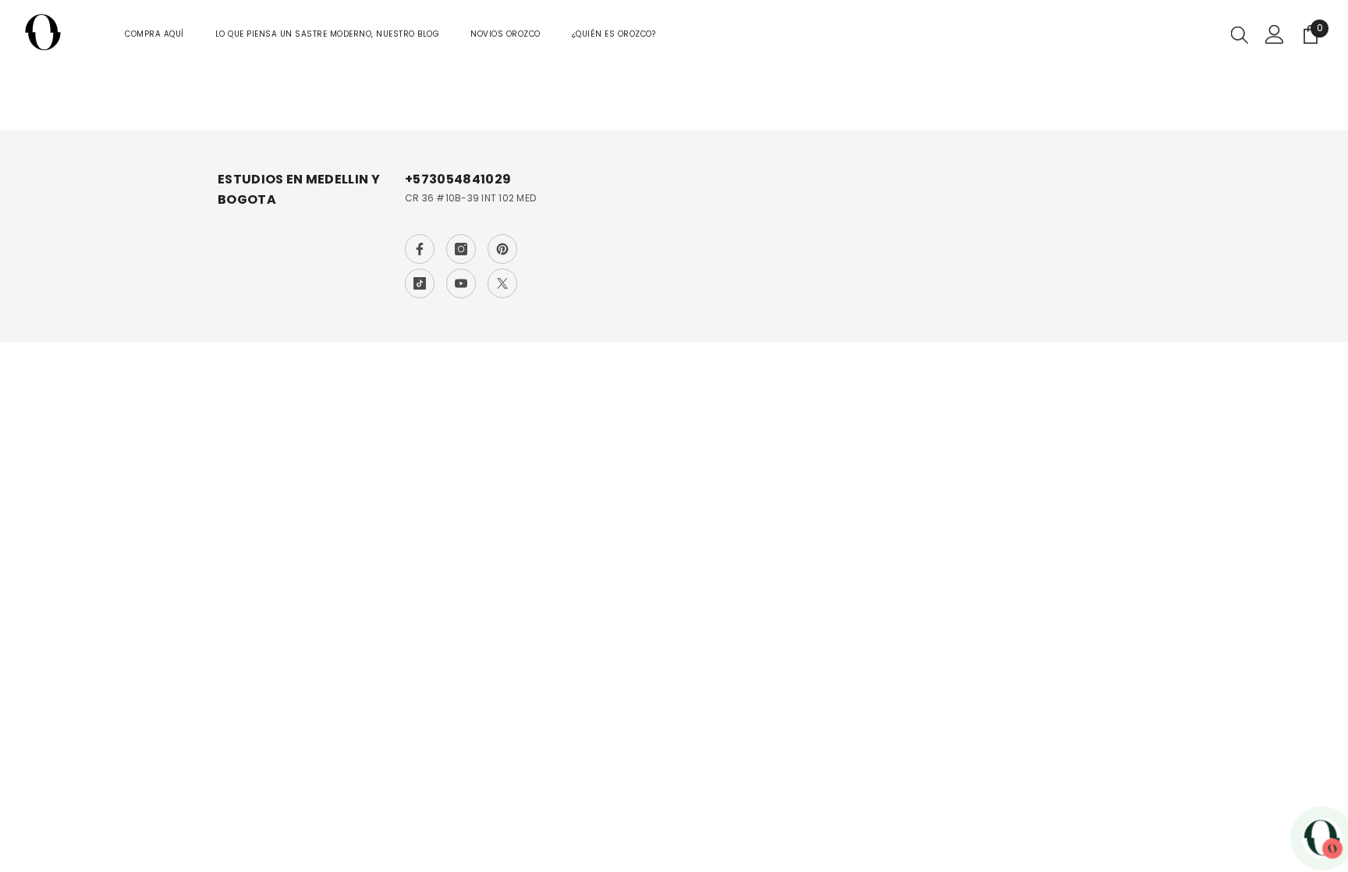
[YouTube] (461, 283)
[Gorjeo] (502, 283)
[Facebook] (420, 249)
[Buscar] (1239, 34)
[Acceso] (1275, 34)
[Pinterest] (502, 249)
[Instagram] (461, 249)
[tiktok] (420, 283)
